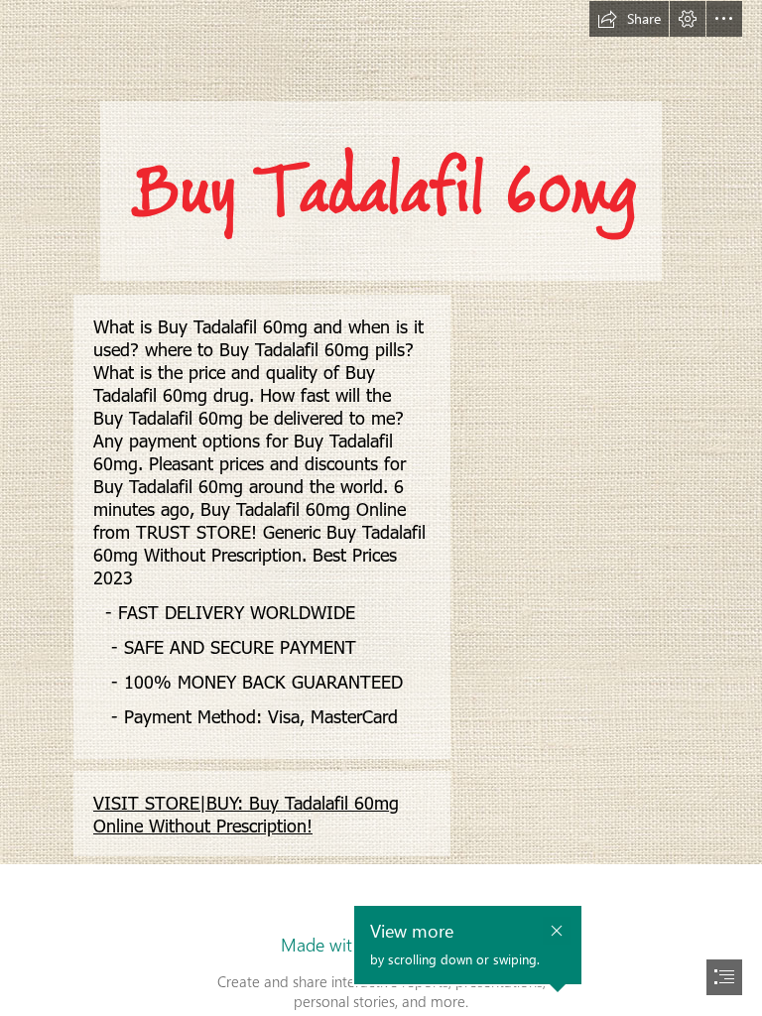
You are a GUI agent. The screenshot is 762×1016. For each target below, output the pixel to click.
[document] (381, 508)
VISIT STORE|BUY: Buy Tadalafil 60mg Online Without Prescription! (246, 813)
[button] (629, 19)
